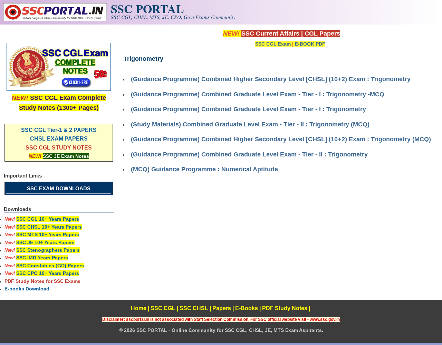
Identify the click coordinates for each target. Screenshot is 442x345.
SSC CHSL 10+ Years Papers (49, 227)
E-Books (246, 308)
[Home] (55, 19)
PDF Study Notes (284, 308)
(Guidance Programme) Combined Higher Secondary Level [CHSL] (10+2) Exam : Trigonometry (271, 79)
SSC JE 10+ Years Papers (45, 242)
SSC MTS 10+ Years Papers (47, 234)
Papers (221, 308)
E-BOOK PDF (310, 44)
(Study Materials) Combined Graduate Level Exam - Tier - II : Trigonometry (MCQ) (250, 124)
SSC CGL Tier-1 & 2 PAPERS (59, 130)
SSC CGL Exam (273, 44)
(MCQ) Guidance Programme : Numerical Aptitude (204, 169)
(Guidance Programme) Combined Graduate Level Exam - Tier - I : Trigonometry (248, 109)
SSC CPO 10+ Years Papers (47, 273)
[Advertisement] (281, 228)
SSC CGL (163, 308)
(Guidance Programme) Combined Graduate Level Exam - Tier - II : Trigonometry (249, 154)
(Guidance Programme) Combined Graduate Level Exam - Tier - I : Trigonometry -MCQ (257, 94)
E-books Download (26, 288)
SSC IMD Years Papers (42, 257)
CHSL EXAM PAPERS (59, 139)
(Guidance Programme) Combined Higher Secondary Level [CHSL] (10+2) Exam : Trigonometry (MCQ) (281, 139)
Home (138, 308)
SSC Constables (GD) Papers (50, 265)
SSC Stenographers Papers (48, 250)
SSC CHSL (194, 308)
